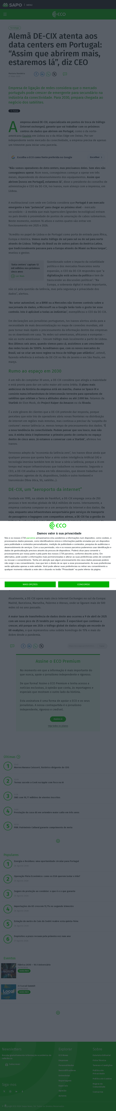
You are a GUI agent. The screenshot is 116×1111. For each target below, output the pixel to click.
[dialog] (58, 555)
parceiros (30, 538)
